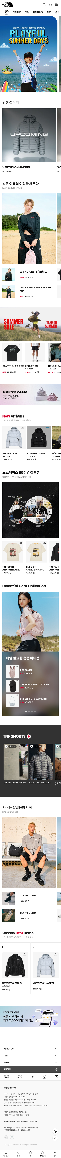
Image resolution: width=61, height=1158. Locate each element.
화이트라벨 (38, 12)
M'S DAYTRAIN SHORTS (32, 367)
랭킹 (27, 12)
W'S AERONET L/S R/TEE (33, 271)
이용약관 (33, 1121)
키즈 (49, 12)
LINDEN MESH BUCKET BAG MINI (35, 289)
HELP (6, 1055)
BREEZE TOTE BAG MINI (33, 698)
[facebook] (32, 1076)
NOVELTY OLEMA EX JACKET (12, 984)
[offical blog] (6, 1076)
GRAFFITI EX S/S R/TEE (13, 366)
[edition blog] (19, 1076)
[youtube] (56, 1076)
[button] (26, 711)
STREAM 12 (26, 670)
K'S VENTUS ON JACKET (36, 455)
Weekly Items (17, 933)
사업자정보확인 (9, 1121)
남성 (57, 12)
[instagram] (44, 1076)
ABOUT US (8, 1048)
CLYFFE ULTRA (28, 895)
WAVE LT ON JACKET (9, 455)
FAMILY (7, 1062)
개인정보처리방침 (22, 1121)
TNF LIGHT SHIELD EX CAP (34, 684)
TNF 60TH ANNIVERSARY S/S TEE (10, 568)
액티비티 (17, 12)
